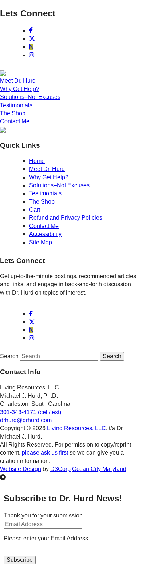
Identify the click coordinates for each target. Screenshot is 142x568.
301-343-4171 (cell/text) (30, 412)
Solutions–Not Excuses (30, 97)
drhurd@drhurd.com (26, 420)
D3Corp (60, 469)
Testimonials (16, 105)
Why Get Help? (19, 89)
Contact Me (14, 121)
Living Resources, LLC (76, 428)
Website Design (20, 469)
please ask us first (45, 452)
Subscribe (20, 560)
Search (9, 356)
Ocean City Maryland (99, 469)
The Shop (12, 113)
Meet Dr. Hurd (18, 80)
